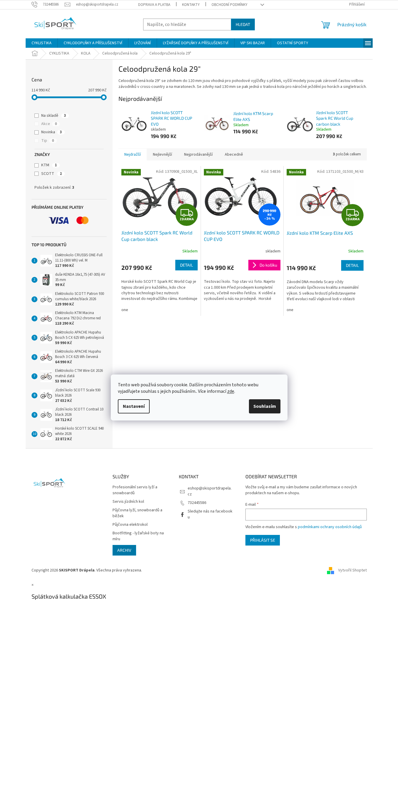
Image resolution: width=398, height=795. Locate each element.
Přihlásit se (262, 540)
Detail (186, 264)
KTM (49, 165)
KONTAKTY (191, 4)
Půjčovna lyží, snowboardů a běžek (137, 513)
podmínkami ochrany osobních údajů (330, 527)
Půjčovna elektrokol (130, 525)
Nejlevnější (162, 154)
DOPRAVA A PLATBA (154, 4)
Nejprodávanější (198, 154)
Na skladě (53, 116)
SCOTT (51, 174)
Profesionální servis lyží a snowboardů (135, 490)
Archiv (124, 550)
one (124, 310)
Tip (47, 141)
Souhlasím (264, 406)
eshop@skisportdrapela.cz (210, 491)
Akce (49, 124)
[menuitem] (41, 43)
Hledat (243, 24)
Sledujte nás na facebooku (210, 514)
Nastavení (134, 406)
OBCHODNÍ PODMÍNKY (229, 4)
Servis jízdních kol (128, 502)
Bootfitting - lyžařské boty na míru (138, 536)
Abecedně (234, 154)
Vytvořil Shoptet (352, 570)
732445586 (197, 503)
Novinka (51, 132)
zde (230, 391)
